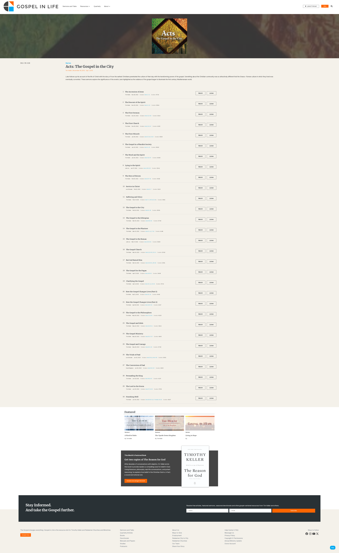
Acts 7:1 (147, 199)
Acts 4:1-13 (147, 147)
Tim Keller (69, 70)
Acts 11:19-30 (149, 252)
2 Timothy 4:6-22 (157, 399)
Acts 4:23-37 (148, 157)
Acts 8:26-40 (149, 220)
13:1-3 (154, 252)
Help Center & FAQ (231, 530)
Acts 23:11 (149, 357)
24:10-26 (155, 357)
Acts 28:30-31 (149, 399)
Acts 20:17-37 (149, 336)
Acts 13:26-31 (148, 263)
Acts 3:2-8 (147, 136)
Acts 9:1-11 (148, 231)
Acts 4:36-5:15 (147, 168)
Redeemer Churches (179, 541)
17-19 (152, 231)
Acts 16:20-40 (148, 305)
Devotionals (124, 538)
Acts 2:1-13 (147, 105)
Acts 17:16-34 (149, 315)
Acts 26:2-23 (151, 368)
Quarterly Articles (126, 533)
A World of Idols (131, 435)
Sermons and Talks (127, 530)
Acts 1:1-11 (147, 94)
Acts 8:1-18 (148, 210)
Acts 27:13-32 (149, 389)
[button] (89, 6)
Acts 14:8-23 (148, 273)
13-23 (151, 136)
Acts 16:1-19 (148, 294)
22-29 (153, 284)
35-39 (151, 199)
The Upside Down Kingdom (165, 435)
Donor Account (230, 544)
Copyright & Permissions (234, 538)
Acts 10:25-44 (147, 242)
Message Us (229, 533)
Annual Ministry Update (233, 541)
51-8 (154, 199)
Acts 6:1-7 (149, 189)
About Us (175, 530)
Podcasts (123, 546)
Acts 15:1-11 (148, 284)
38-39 (154, 263)
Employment (177, 535)
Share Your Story (178, 546)
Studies (123, 544)
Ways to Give (177, 533)
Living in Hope (191, 435)
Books (122, 535)
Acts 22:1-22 (149, 347)
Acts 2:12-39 (148, 115)
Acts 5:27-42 (148, 178)
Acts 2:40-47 (148, 126)
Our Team (175, 544)
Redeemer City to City (180, 538)
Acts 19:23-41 (149, 326)
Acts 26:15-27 (148, 378)
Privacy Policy (230, 535)
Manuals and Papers (127, 541)
